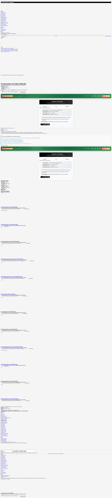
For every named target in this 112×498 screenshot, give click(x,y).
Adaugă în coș (22, 496)
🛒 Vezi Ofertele (106, 148)
